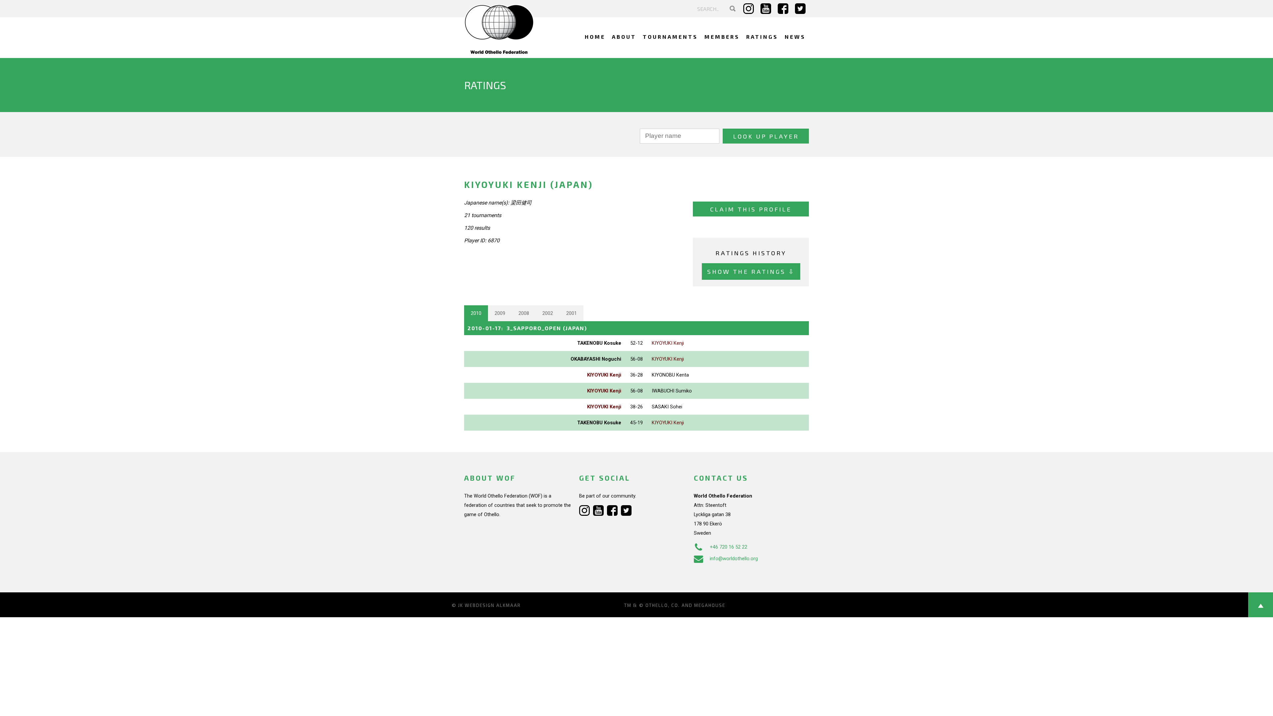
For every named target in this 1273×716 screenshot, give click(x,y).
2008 (523, 313)
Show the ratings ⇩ (751, 271)
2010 (476, 313)
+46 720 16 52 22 (728, 547)
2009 (500, 313)
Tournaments (670, 36)
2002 (547, 313)
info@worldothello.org (734, 559)
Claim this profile (751, 209)
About (624, 36)
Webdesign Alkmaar (493, 605)
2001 (571, 313)
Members (722, 36)
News (795, 36)
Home (595, 36)
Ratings (762, 36)
